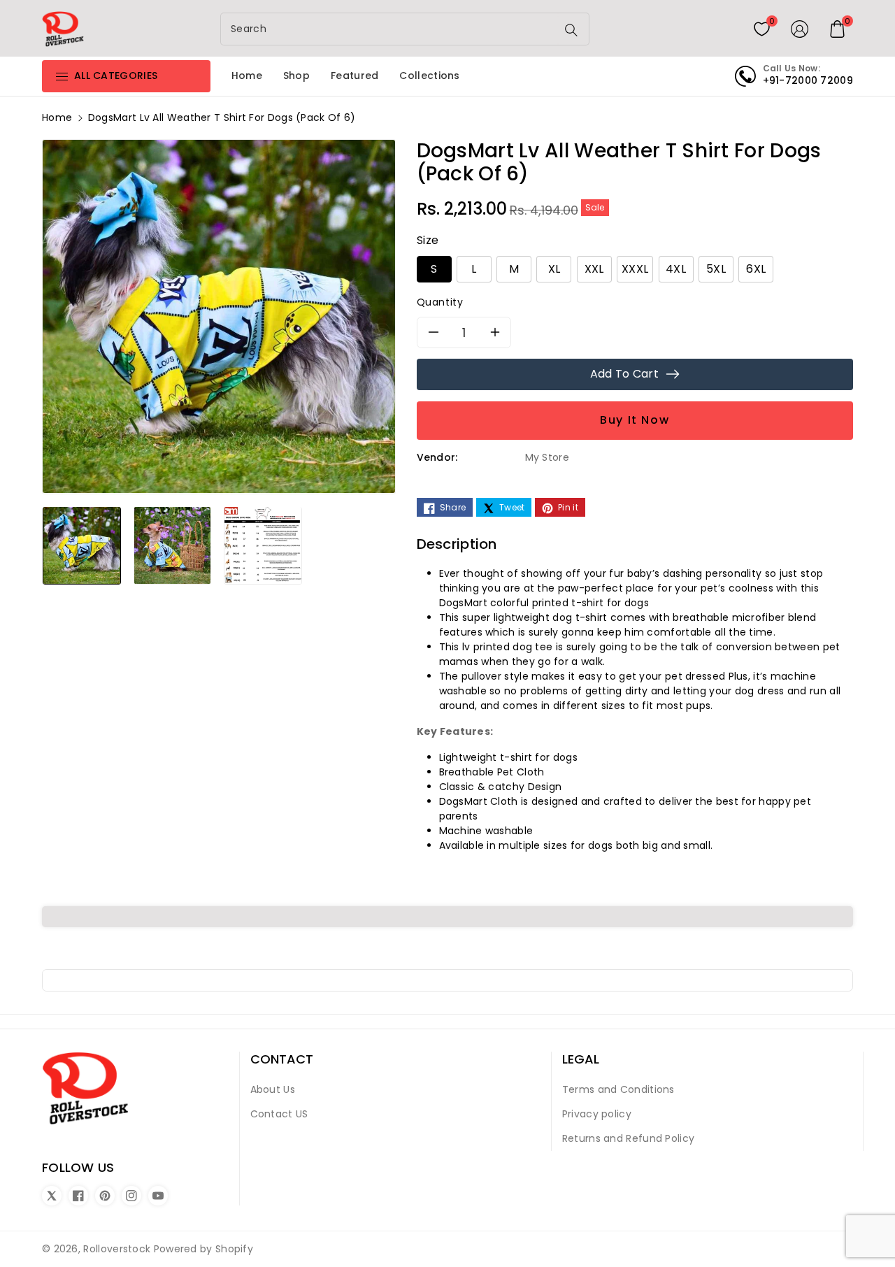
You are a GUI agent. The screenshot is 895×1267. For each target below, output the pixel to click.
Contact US (279, 1114)
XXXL (635, 269)
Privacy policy (596, 1114)
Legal (580, 1059)
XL (554, 269)
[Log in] (800, 28)
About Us (272, 1089)
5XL (716, 269)
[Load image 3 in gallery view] (263, 545)
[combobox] (390, 29)
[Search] (571, 30)
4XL (676, 269)
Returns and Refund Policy (628, 1138)
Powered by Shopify (203, 1249)
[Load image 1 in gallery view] (82, 545)
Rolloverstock (116, 1249)
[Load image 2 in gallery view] (173, 545)
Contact (281, 1059)
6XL (756, 269)
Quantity (440, 302)
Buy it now (634, 420)
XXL (594, 269)
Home (57, 117)
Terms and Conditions (618, 1089)
